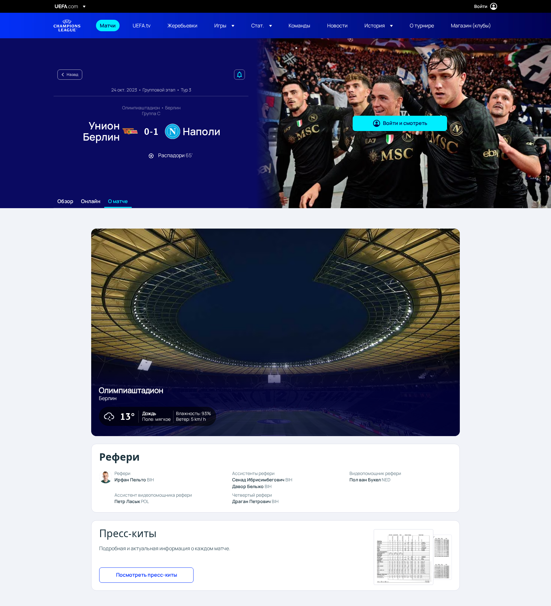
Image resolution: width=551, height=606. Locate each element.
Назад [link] (72, 74)
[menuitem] (108, 25)
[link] (108, 25)
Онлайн (90, 201)
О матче (118, 201)
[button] (224, 25)
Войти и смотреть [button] (405, 123)
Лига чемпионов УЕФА (67, 25)
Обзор (65, 201)
